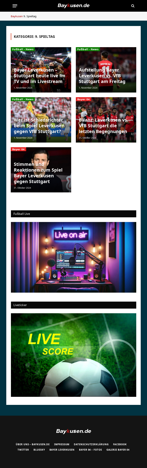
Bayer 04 (83, 99)
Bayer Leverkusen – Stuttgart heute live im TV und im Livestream (39, 75)
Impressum (61, 444)
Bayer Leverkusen (62, 449)
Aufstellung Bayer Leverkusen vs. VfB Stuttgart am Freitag (102, 75)
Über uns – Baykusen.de (33, 444)
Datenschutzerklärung (91, 444)
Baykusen (17, 16)
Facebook (120, 444)
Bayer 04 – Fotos (90, 449)
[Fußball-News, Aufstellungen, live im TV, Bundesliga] (73, 6)
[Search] (132, 6)
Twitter (23, 449)
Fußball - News (22, 49)
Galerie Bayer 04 (118, 449)
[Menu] (15, 6)
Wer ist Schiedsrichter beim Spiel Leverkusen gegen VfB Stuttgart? (39, 125)
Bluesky (39, 449)
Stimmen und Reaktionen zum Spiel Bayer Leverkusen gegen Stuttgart (38, 172)
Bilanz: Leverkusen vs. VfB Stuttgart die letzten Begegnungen (103, 125)
